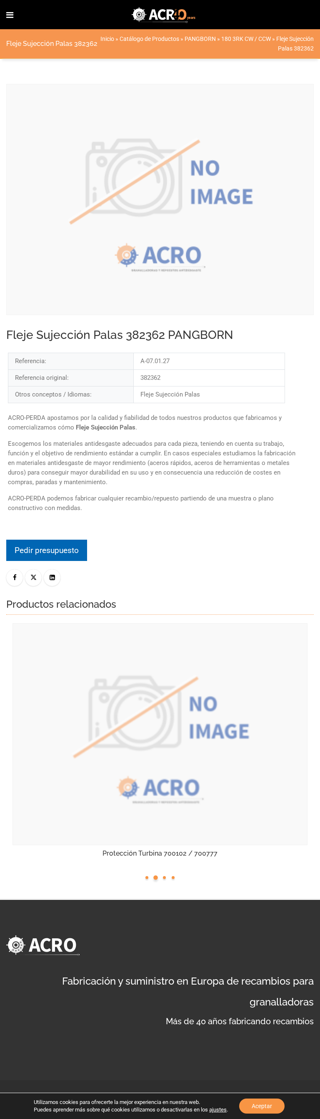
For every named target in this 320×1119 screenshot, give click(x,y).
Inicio (107, 38)
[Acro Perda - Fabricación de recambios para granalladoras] (164, 14)
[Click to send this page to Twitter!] (33, 577)
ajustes (218, 1109)
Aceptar (262, 1106)
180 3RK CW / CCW (246, 38)
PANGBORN (200, 38)
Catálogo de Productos (149, 38)
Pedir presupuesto (47, 550)
